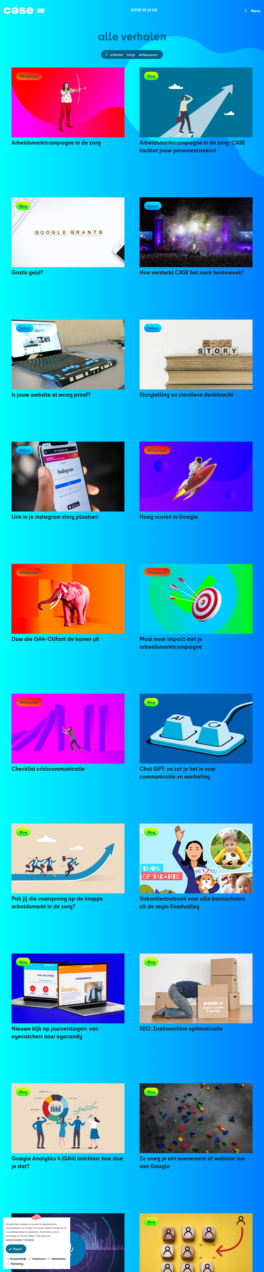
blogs (131, 54)
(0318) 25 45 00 (144, 9)
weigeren (29, 1239)
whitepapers (148, 54)
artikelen (116, 54)
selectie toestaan (14, 1239)
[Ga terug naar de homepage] (24, 10)
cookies (23, 1224)
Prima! (17, 1249)
